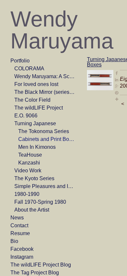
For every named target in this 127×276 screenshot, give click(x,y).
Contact (19, 225)
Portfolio (20, 60)
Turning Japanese (35, 123)
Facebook (22, 249)
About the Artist (31, 210)
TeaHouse (30, 155)
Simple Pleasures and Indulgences (45, 186)
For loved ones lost (36, 84)
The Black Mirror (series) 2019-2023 (45, 92)
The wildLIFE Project (38, 108)
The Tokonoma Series (43, 131)
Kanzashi (29, 162)
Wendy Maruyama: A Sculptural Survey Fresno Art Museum (45, 76)
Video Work (27, 170)
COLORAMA (29, 68)
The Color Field (32, 100)
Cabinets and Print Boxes (47, 139)
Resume (20, 233)
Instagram (21, 257)
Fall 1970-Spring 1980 (40, 202)
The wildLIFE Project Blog (40, 264)
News (17, 217)
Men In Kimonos (37, 147)
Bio (14, 241)
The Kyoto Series (34, 178)
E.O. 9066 (25, 115)
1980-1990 (26, 194)
